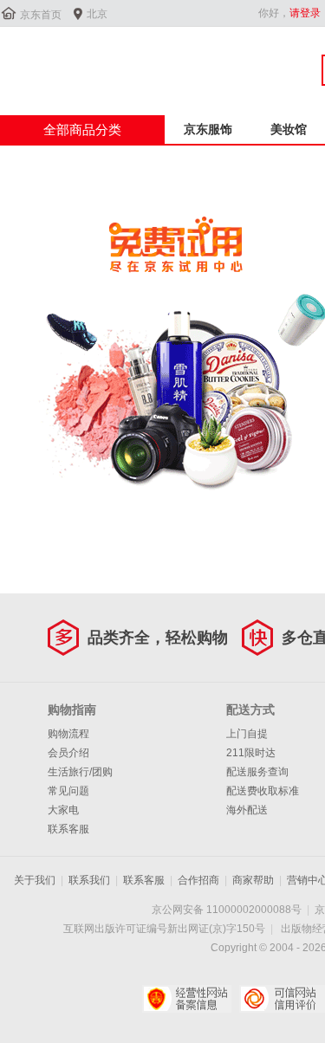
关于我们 (34, 880)
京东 (58, 60)
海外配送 (247, 810)
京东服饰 (208, 129)
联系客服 (68, 829)
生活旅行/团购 (80, 772)
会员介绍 (68, 753)
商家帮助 (253, 880)
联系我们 (89, 880)
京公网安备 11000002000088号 (227, 910)
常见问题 (68, 791)
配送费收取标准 (262, 791)
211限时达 (251, 753)
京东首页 (41, 15)
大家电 (63, 810)
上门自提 (247, 734)
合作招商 (198, 880)
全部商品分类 (82, 129)
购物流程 (68, 734)
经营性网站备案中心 (186, 999)
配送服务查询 (257, 772)
